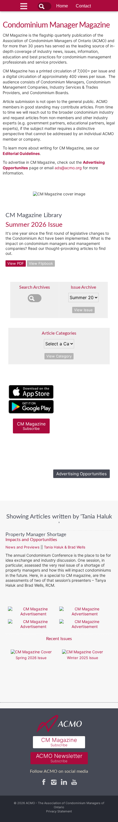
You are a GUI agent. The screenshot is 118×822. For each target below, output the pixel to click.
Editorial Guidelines (21, 153)
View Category (59, 356)
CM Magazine (31, 426)
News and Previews (22, 547)
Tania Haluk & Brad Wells (64, 547)
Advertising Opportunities (81, 473)
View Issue (83, 310)
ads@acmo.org (68, 167)
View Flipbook (41, 263)
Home (62, 6)
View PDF (15, 263)
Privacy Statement (59, 811)
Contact (83, 6)
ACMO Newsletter (59, 758)
